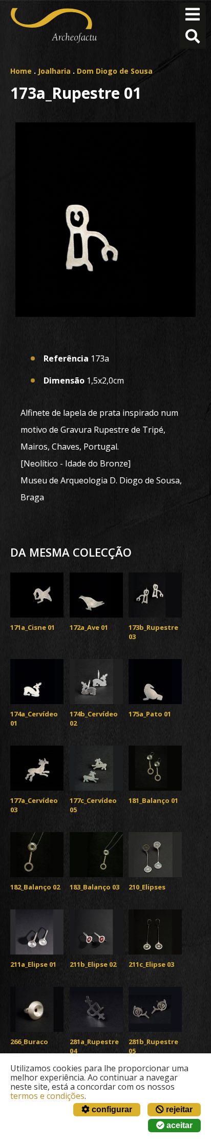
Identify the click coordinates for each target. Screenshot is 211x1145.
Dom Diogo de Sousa (115, 71)
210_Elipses (147, 887)
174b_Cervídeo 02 (94, 718)
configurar (111, 1109)
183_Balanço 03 (94, 887)
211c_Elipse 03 (151, 964)
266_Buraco (29, 1041)
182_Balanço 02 (35, 887)
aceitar (178, 1125)
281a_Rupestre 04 (94, 1046)
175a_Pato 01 (150, 713)
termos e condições (47, 1095)
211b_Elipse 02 (93, 964)
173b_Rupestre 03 (153, 632)
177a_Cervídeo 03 (34, 805)
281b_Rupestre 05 (153, 1046)
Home (21, 71)
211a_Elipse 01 (33, 964)
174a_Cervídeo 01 (34, 718)
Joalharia (54, 71)
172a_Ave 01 (89, 627)
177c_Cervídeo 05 (93, 805)
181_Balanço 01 (153, 800)
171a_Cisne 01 (32, 627)
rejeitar (178, 1109)
